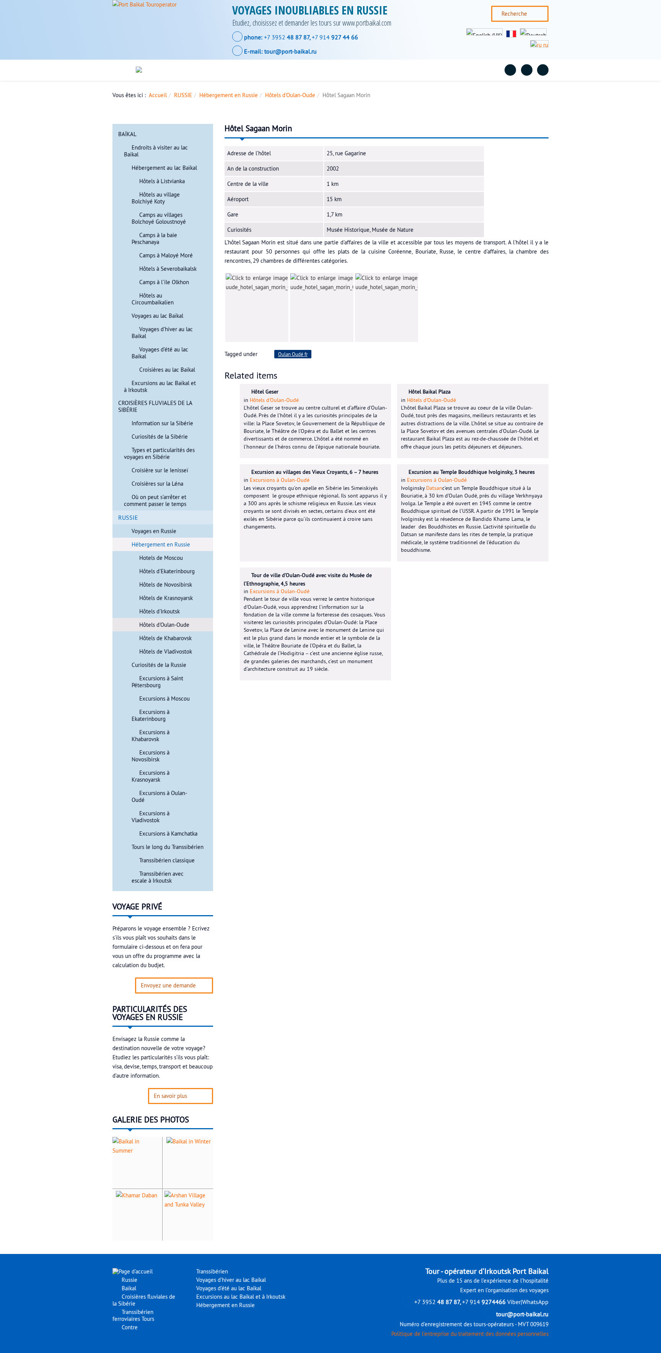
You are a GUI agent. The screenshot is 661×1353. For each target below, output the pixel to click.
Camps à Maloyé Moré (166, 255)
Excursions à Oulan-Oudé (279, 479)
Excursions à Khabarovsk (150, 736)
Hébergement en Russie (228, 95)
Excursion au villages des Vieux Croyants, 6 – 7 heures (314, 471)
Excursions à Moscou (164, 698)
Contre (475, 70)
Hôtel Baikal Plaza (430, 391)
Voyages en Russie (154, 531)
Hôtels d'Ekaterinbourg (167, 571)
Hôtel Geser (264, 391)
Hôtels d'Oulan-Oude (290, 95)
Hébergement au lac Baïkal (164, 167)
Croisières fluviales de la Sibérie (307, 70)
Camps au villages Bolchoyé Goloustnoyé (159, 218)
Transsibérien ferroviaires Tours (408, 70)
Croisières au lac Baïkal (167, 369)
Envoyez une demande (168, 985)
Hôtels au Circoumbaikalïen (153, 299)
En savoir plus (170, 1096)
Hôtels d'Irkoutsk (159, 611)
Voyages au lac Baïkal (157, 315)
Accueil (158, 95)
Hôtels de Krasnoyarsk (166, 598)
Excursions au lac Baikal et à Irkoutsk (240, 1296)
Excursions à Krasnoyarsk (150, 776)
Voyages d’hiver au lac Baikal (230, 1280)
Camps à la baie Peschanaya (154, 239)
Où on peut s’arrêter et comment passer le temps (155, 500)
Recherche (514, 13)
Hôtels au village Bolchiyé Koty (156, 198)
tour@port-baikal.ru (290, 51)
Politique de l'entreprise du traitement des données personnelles (470, 1333)
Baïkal (240, 70)
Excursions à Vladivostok (150, 817)
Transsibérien (211, 1271)
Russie (204, 70)
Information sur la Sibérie (162, 423)
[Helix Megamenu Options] (125, 70)
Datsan (434, 488)
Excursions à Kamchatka (168, 833)
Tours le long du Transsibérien (168, 847)
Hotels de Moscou (161, 558)
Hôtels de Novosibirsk (165, 584)
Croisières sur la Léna (157, 483)
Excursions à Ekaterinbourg (150, 715)
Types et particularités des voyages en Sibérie (159, 453)
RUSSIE (183, 95)
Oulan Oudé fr (293, 354)
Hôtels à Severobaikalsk (168, 268)
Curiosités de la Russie (159, 665)
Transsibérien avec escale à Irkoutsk (158, 877)
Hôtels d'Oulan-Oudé (274, 400)
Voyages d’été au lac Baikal (228, 1288)
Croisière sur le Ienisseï (160, 470)
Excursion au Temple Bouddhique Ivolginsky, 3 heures (472, 471)
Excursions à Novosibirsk (150, 756)
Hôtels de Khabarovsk (165, 638)
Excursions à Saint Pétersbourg (157, 682)
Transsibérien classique (167, 860)
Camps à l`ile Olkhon (164, 282)
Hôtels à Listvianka (162, 181)
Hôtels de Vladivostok (165, 651)
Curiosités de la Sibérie (160, 436)
